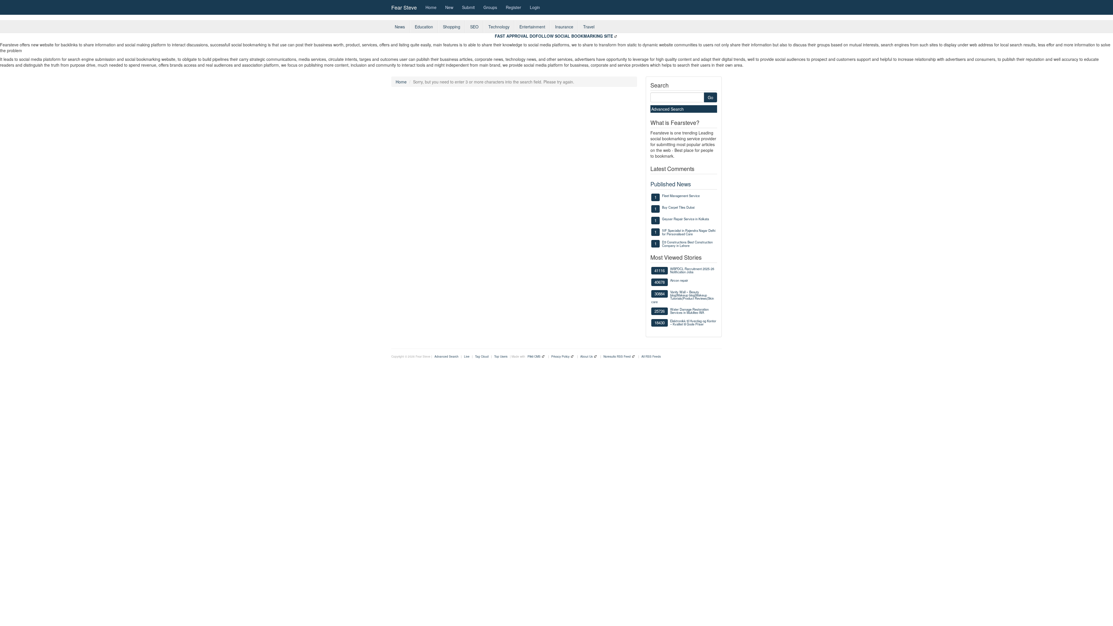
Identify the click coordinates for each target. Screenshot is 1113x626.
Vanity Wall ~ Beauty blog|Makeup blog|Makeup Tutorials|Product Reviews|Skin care (682, 297)
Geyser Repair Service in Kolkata (685, 218)
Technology (499, 27)
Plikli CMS (534, 356)
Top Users (501, 356)
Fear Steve (404, 7)
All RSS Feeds (651, 356)
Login (535, 7)
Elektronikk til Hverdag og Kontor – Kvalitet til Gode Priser (693, 322)
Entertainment (532, 27)
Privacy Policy (560, 356)
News (400, 27)
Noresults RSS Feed (617, 356)
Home (431, 7)
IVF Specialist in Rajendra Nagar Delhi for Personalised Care (688, 232)
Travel (588, 27)
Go (710, 97)
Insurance (564, 27)
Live (467, 356)
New (449, 7)
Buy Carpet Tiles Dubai (678, 207)
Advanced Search (667, 109)
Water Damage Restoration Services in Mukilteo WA (689, 311)
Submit (468, 7)
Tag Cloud (482, 356)
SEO (474, 27)
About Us (586, 356)
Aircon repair (679, 280)
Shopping (451, 27)
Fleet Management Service (681, 195)
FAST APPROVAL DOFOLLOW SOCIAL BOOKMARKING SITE (554, 36)
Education (424, 27)
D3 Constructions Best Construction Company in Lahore (687, 244)
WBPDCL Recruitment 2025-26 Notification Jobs (692, 270)
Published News (670, 184)
